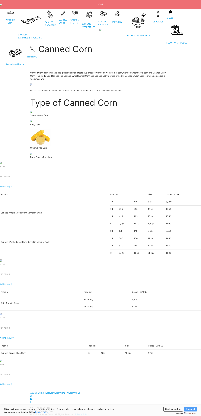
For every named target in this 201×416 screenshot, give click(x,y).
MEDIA (2, 166)
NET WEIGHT (5, 177)
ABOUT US (100, 13)
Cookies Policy (42, 412)
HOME (100, 4)
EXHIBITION (100, 22)
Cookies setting (173, 409)
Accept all (190, 409)
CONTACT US (100, 48)
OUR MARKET (100, 39)
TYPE (2, 364)
